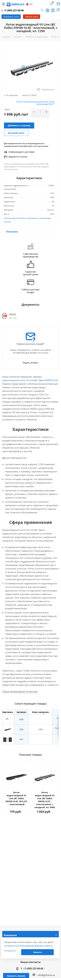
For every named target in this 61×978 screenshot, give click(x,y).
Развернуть (10, 950)
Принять (37, 952)
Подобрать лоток (11, 16)
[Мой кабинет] (58, 4)
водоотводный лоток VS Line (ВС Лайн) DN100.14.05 (30, 380)
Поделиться (47, 89)
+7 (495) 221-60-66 (13, 10)
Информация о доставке (21, 151)
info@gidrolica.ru (46, 975)
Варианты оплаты (17, 156)
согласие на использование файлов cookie (27, 945)
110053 (12, 314)
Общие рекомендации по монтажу (20, 691)
